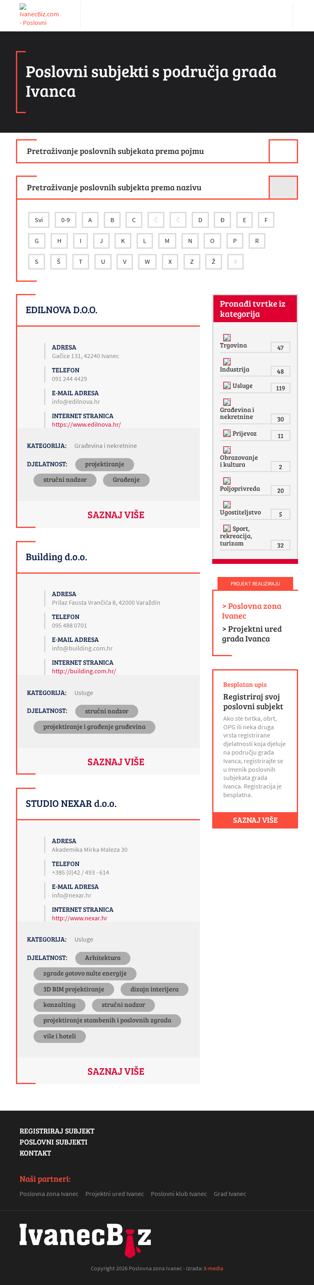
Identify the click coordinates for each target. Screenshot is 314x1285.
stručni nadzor (65, 479)
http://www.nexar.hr (80, 918)
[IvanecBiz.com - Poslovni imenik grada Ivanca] (40, 15)
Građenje (126, 479)
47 (280, 347)
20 (280, 490)
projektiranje (104, 463)
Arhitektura (103, 957)
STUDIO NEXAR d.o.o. (71, 803)
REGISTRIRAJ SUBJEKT (57, 1131)
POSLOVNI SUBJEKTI (53, 1142)
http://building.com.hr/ (84, 671)
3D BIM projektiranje (73, 988)
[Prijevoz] (228, 433)
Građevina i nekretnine (105, 445)
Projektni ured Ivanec (114, 1193)
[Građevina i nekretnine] (228, 402)
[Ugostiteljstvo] (228, 504)
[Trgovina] (228, 337)
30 (280, 418)
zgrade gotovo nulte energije (85, 973)
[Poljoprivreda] (228, 481)
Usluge (83, 692)
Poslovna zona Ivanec (49, 1193)
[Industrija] (228, 361)
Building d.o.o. (56, 556)
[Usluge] (228, 385)
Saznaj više (115, 514)
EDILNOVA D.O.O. (61, 309)
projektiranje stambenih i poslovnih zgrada (107, 1020)
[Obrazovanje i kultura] (228, 450)
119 (280, 387)
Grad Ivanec (230, 1193)
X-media (213, 1268)
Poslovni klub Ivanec (179, 1193)
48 (280, 371)
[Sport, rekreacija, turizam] (228, 528)
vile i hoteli (59, 1035)
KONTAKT (35, 1153)
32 (280, 545)
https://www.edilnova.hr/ (86, 424)
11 (280, 435)
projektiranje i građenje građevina (94, 726)
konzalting (59, 1004)
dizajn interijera (154, 988)
